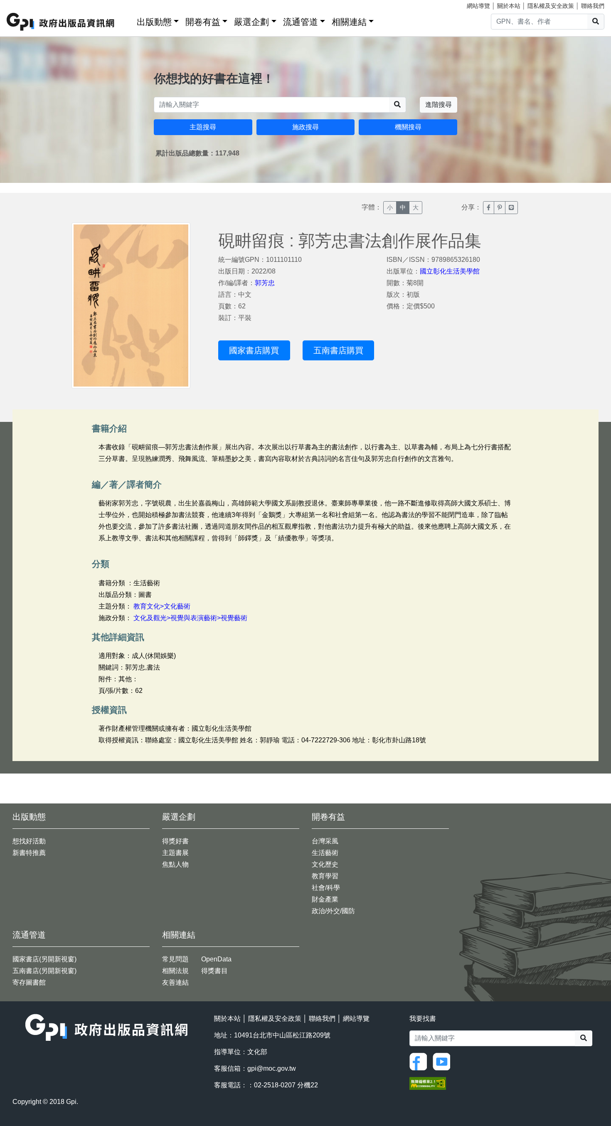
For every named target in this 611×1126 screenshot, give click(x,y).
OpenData (216, 959)
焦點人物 (175, 864)
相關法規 (175, 970)
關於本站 (508, 5)
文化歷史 (325, 864)
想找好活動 (29, 841)
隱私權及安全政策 (550, 5)
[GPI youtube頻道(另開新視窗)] (443, 1060)
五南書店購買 (338, 350)
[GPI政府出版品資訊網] (61, 22)
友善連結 (175, 982)
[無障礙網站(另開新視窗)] (427, 1083)
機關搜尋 (408, 127)
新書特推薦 (29, 852)
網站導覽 (478, 5)
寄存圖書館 (29, 982)
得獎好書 (175, 841)
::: (127, 20)
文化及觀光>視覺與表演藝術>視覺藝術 (190, 617)
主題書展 (175, 852)
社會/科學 (326, 887)
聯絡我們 (592, 5)
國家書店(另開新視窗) (44, 959)
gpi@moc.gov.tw (271, 1068)
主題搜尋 (203, 127)
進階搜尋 (438, 104)
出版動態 (154, 22)
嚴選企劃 (251, 22)
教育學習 (325, 876)
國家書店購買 (254, 350)
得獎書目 (214, 970)
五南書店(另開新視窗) (44, 970)
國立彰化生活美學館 (450, 271)
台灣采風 (325, 841)
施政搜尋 (305, 127)
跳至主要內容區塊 (23, 4)
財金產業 (325, 899)
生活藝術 (325, 852)
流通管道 (300, 22)
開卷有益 (202, 22)
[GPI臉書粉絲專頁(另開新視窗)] (420, 1060)
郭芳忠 (265, 282)
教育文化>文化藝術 (161, 606)
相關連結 (349, 22)
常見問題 (175, 959)
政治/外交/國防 (333, 910)
